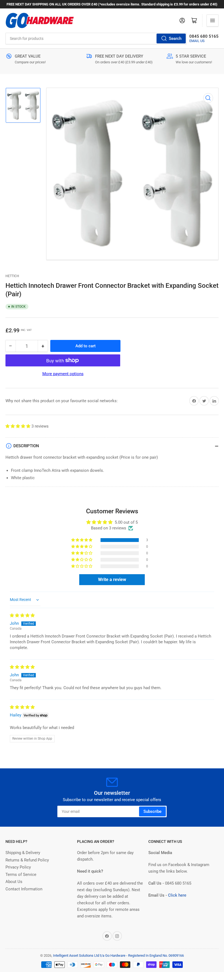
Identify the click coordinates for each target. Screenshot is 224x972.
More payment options (63, 373)
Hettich (12, 276)
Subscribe (152, 811)
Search (175, 38)
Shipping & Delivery (22, 852)
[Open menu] (213, 20)
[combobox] (96, 38)
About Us (13, 881)
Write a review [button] (112, 579)
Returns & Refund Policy (27, 860)
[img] (22, 615)
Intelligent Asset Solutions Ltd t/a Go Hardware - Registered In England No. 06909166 (118, 955)
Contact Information (23, 889)
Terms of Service (20, 874)
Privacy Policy (18, 867)
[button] (18, 426)
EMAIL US (197, 41)
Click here (177, 895)
